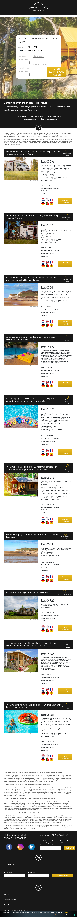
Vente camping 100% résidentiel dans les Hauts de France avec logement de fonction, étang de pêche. (32, 644)
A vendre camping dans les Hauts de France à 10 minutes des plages (32, 535)
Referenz (37, 56)
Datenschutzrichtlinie (10, 899)
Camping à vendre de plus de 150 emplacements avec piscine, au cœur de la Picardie (30, 338)
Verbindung (62, 875)
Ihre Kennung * (8, 872)
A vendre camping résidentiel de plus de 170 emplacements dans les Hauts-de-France (33, 706)
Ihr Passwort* (32, 872)
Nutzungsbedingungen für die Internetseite (16, 910)
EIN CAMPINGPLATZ (32, 50)
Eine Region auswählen (24, 70)
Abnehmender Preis (55, 116)
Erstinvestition (40, 64)
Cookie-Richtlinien (9, 905)
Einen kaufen (56, 72)
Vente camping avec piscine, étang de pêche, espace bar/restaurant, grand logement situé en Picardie (30, 399)
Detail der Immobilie (65, 201)
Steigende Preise (38, 116)
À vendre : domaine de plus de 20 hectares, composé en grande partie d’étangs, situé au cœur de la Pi (31, 468)
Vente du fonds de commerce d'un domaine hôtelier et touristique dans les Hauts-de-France (31, 278)
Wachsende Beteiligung (29, 119)
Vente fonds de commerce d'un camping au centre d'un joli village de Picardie (33, 216)
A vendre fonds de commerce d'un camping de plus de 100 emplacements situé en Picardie (33, 152)
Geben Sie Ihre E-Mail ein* (47, 845)
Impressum (7, 894)
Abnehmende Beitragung (49, 119)
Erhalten (70, 848)
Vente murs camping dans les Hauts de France (27, 592)
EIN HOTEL (33, 47)
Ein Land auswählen (24, 57)
